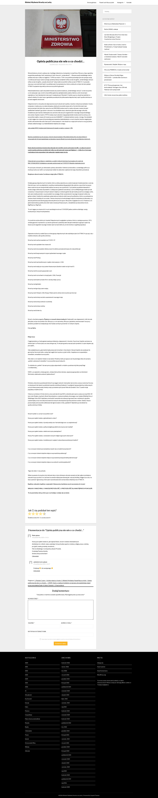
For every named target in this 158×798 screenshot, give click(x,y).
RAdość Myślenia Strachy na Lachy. (38, 2)
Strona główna (91, 2)
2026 (26, 687)
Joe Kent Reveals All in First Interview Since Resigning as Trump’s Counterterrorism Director (115, 37)
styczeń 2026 (65, 675)
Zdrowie (27, 751)
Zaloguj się (100, 663)
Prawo (27, 735)
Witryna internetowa (37, 631)
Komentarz (33, 598)
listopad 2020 (65, 751)
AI (25, 691)
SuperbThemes (95, 795)
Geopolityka (28, 715)
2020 (26, 663)
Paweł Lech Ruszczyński (106, 2)
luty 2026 (64, 671)
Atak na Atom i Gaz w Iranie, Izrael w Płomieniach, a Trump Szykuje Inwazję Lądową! (115, 47)
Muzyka (27, 723)
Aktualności (28, 695)
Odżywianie (28, 731)
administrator (38, 562)
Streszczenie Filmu (30, 743)
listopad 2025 (65, 683)
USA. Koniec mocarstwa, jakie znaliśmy (115, 95)
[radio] (29, 514)
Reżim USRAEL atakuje (111, 29)
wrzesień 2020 (66, 759)
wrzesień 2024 (66, 715)
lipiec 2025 (65, 699)
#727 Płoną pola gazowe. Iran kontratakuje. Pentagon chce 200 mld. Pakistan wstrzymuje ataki (115, 87)
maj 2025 (64, 707)
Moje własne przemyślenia (32, 719)
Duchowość (28, 699)
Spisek (27, 739)
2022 (26, 671)
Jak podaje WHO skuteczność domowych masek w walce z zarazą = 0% (50, 128)
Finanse (27, 711)
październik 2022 (66, 723)
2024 (26, 679)
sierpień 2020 (65, 763)
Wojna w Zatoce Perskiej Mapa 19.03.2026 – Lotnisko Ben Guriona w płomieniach (115, 77)
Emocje (27, 703)
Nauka (27, 727)
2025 (26, 683)
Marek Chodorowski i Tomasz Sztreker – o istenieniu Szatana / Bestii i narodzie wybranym (116, 57)
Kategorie (120, 2)
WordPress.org (101, 675)
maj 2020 (64, 771)
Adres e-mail (66, 623)
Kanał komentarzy (102, 671)
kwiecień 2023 (66, 719)
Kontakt (129, 2)
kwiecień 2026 (66, 663)
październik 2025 (66, 687)
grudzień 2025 (66, 679)
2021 (26, 667)
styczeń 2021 (65, 743)
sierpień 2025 (65, 695)
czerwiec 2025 (66, 703)
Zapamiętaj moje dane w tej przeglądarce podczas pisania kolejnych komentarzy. (61, 639)
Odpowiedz (35, 556)
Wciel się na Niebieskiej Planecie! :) (114, 24)
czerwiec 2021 (66, 739)
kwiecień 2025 (66, 711)
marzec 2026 (65, 667)
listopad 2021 (65, 735)
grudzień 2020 (66, 747)
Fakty (26, 707)
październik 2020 (66, 755)
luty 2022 (64, 727)
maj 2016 (64, 783)
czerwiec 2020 (66, 767)
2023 (26, 675)
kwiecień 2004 (66, 787)
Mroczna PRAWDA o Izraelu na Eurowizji (116, 70)
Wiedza (27, 747)
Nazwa (31, 623)
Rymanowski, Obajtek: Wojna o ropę (115, 64)
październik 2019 (66, 779)
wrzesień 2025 (66, 691)
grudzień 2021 (66, 731)
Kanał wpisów (101, 667)
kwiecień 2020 (66, 775)
